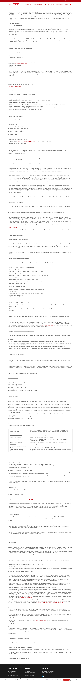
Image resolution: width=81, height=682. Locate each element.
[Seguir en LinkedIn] (43, 676)
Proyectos (47, 4)
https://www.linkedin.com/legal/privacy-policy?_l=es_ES (49, 602)
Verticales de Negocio (38, 4)
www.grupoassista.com (47, 14)
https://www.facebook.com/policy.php (21, 582)
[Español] (71, 5)
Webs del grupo (59, 4)
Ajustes (73, 679)
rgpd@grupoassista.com (20, 19)
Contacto (66, 4)
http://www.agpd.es (65, 518)
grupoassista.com (20, 66)
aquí (59, 679)
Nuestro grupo (28, 4)
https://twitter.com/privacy (25, 597)
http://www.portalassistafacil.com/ (26, 141)
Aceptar (66, 679)
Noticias (52, 4)
